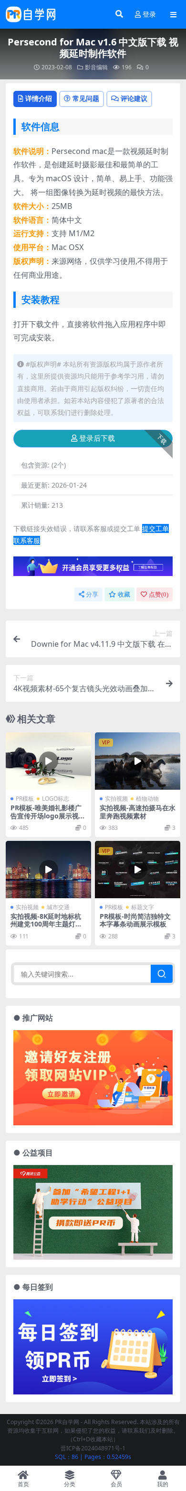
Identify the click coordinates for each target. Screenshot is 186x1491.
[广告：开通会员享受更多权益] (93, 569)
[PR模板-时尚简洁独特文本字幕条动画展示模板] (137, 869)
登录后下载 (97, 438)
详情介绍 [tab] (38, 98)
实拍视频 (116, 798)
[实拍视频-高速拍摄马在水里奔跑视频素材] (137, 760)
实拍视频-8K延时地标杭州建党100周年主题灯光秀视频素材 (46, 924)
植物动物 (147, 798)
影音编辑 (96, 67)
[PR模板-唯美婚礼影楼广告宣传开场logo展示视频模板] (48, 760)
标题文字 (142, 907)
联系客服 (26, 540)
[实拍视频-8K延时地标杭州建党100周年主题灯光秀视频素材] (48, 869)
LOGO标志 (55, 798)
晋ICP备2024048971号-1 (93, 1448)
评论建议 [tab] (134, 98)
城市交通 (58, 907)
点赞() (158, 594)
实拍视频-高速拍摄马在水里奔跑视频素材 (138, 811)
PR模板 (25, 798)
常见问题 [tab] (85, 98)
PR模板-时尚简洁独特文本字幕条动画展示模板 (135, 920)
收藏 (124, 594)
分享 (92, 594)
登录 (149, 14)
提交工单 (155, 528)
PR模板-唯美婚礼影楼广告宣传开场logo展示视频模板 (47, 815)
